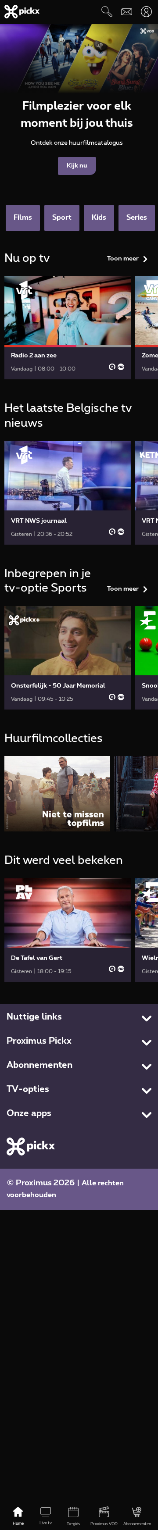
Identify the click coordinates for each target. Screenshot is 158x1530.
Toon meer (123, 259)
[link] (67, 327)
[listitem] (57, 793)
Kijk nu (77, 166)
